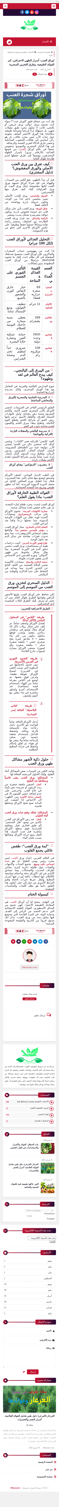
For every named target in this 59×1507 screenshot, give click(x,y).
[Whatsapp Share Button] (24, 941)
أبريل (28, 1296)
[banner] (29, 85)
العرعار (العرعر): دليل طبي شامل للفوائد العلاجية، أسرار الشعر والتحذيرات (23, 1167)
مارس (28, 1302)
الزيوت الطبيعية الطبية (27, 1108)
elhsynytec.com (48, 1448)
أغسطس (28, 1278)
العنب (22, 149)
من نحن (49, 1469)
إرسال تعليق (29, 999)
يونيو (28, 1261)
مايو (28, 1267)
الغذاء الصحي (27, 1114)
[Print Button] (13, 941)
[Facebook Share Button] (46, 941)
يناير (28, 1272)
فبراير (28, 1307)
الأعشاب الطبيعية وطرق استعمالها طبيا (27, 1101)
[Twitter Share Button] (40, 941)
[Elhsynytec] (29, 24)
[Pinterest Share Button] (35, 941)
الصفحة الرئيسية (44, 52)
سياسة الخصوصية (45, 1477)
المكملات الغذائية (27, 1121)
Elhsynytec (15, 1488)
